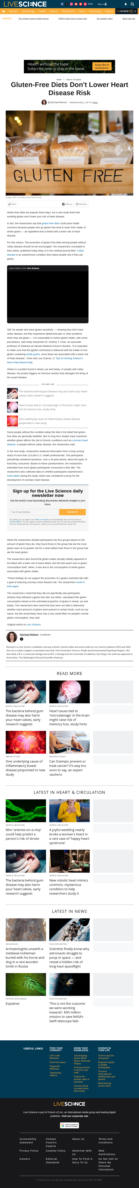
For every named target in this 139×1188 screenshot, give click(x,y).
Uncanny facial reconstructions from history (81, 1088)
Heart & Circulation (73, 80)
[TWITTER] (22, 639)
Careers (25, 1159)
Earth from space (58, 1062)
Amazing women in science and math (82, 1070)
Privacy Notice (15, 522)
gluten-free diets (50, 223)
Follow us (68, 204)
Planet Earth (68, 11)
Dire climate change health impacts (34, 18)
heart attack (13, 475)
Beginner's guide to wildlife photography (106, 1065)
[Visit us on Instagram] (71, 4)
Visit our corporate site (74, 1116)
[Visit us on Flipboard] (80, 4)
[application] (48, 294)
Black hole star (129, 18)
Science (54, 11)
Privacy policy (29, 1150)
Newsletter (83, 204)
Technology (95, 11)
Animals (13, 11)
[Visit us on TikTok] (85, 4)
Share (14, 204)
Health (42, 11)
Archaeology (28, 11)
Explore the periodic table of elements (81, 1079)
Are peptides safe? (105, 18)
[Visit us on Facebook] (62, 4)
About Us (78, 1139)
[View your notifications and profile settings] (125, 4)
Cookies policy (56, 1150)
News (95, 102)
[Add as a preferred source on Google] (69, 1125)
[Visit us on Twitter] (66, 4)
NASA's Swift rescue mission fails (73, 18)
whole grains (33, 354)
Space (82, 11)
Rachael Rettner (59, 102)
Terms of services (42, 520)
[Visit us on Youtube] (76, 4)
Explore (109, 11)
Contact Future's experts (51, 1142)
